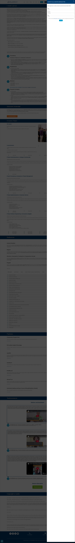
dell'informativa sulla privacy (57, 18)
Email (48, 15)
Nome (48, 8)
